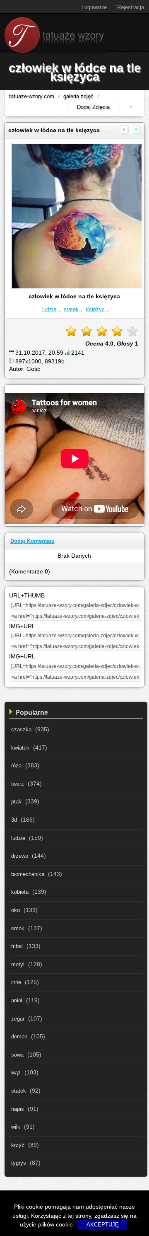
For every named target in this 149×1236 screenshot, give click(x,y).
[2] (86, 331)
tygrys (18, 1163)
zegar (17, 1019)
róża (16, 766)
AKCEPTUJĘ (103, 1225)
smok (17, 928)
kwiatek (20, 748)
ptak (16, 802)
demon (19, 1037)
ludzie (49, 309)
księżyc (95, 309)
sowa (17, 1055)
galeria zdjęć (78, 96)
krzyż (17, 1145)
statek (71, 309)
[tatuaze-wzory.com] (56, 51)
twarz (17, 784)
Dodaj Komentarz (32, 541)
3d (14, 820)
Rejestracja (130, 7)
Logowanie (94, 7)
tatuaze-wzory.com (31, 96)
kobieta (20, 892)
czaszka (21, 730)
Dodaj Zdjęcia (93, 107)
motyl (17, 965)
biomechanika (27, 874)
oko (15, 910)
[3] (102, 331)
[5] (132, 331)
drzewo (19, 856)
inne (16, 982)
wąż (16, 1073)
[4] (117, 331)
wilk (15, 1127)
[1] (71, 331)
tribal (17, 946)
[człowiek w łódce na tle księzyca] (77, 287)
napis (17, 1109)
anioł (16, 1001)
